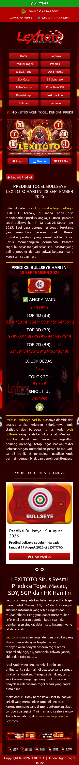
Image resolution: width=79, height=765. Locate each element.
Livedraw (55, 56)
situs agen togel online (51, 716)
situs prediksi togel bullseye (53, 208)
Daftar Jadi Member (21, 17)
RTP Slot (63, 161)
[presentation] (36, 569)
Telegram (46, 17)
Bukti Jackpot (55, 95)
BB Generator (55, 79)
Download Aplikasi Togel (44, 11)
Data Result (55, 71)
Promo (41, 161)
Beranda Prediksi (21, 177)
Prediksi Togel (24, 63)
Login (19, 161)
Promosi (55, 63)
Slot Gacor (23, 79)
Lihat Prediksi (41, 557)
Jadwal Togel (24, 71)
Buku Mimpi (23, 95)
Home (24, 56)
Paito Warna (24, 87)
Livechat (64, 17)
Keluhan (24, 103)
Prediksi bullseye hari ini (24, 420)
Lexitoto (12, 637)
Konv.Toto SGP (55, 87)
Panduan (55, 103)
